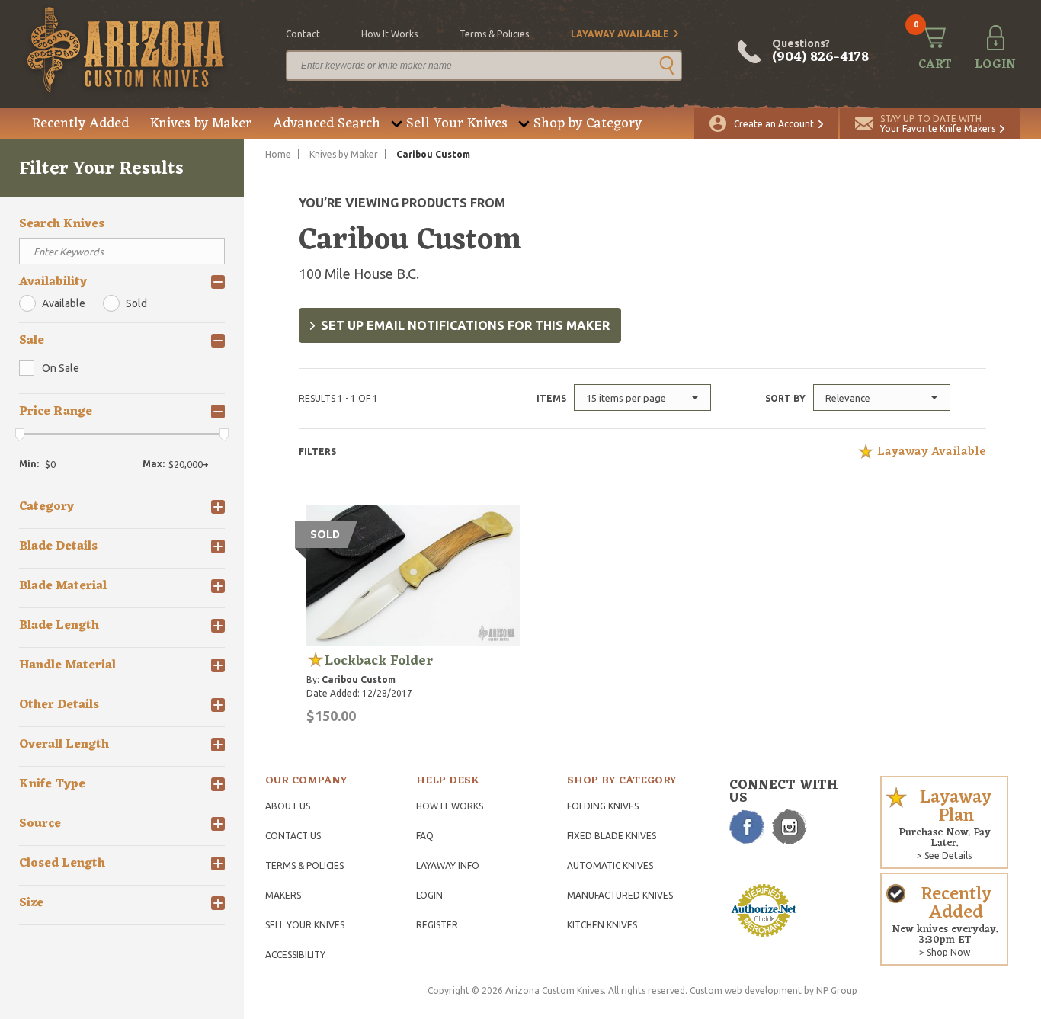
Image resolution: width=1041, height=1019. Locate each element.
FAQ (425, 836)
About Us (287, 806)
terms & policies (494, 34)
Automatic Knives (610, 865)
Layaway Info (447, 865)
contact (303, 34)
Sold (136, 303)
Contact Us (293, 836)
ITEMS (551, 398)
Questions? (820, 51)
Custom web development (746, 990)
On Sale (60, 368)
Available (63, 303)
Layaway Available (620, 34)
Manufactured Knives (620, 895)
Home (278, 154)
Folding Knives (603, 806)
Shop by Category (587, 123)
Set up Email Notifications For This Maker (465, 325)
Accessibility (295, 955)
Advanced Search (326, 123)
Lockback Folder (379, 661)
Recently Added (80, 123)
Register (437, 925)
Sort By (785, 398)
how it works (389, 34)
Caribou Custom (359, 679)
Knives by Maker (200, 123)
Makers (283, 895)
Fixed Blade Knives (611, 836)
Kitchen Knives (602, 925)
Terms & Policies (304, 865)
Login (429, 895)
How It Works (449, 806)
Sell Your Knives (457, 123)
